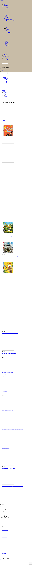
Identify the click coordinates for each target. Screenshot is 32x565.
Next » (2, 502)
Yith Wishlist (5, 92)
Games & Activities (7, 32)
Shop (2, 3)
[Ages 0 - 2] (6, 510)
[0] (6, 508)
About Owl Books (4, 53)
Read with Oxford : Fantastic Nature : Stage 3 (9, 197)
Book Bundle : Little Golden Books (10, 20)
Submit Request (11, 563)
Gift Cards (4, 21)
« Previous (3, 491)
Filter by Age (2, 511)
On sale (2, 522)
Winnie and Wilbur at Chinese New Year (8, 410)
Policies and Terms (5, 530)
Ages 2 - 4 (3, 277)
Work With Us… (5, 58)
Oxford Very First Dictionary (6, 118)
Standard (6, 22)
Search (1, 504)
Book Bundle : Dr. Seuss (8, 19)
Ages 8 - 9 (3, 431)
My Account (3, 48)
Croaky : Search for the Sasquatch (7, 372)
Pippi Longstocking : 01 (5, 448)
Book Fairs (6, 60)
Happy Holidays (7, 27)
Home (2, 2)
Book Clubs (6, 59)
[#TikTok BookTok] (16, 513)
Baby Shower (7, 29)
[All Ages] (6, 509)
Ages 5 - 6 (3, 120)
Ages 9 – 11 (6, 14)
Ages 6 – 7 (6, 10)
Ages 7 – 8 (6, 12)
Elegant (6, 23)
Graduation (6, 35)
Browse (4, 4)
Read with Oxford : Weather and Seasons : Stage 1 (10, 333)
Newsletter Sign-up (5, 553)
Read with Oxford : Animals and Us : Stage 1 (9, 275)
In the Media (5, 54)
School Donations (6, 56)
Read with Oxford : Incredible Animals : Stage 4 (9, 178)
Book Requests (5, 5)
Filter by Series (2, 519)
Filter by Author (2, 516)
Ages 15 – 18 (7, 16)
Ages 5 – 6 (6, 9)
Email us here (4, 546)
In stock (2, 523)
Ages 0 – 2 (6, 7)
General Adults (7, 17)
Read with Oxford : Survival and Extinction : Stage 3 (10, 256)
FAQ (3, 57)
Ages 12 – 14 (7, 15)
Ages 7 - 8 (3, 412)
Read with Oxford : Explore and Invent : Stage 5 (9, 294)
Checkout (4, 52)
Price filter (1, 524)
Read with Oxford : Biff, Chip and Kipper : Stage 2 (10, 158)
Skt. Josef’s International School (8, 100)
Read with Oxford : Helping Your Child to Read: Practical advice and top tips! (14, 139)
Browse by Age (5, 78)
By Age (4, 6)
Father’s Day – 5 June (8, 34)
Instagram (3, 542)
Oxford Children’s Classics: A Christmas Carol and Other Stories (12, 429)
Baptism (6, 30)
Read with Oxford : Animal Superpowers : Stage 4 (10, 236)
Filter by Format (2, 518)
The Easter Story (4, 391)
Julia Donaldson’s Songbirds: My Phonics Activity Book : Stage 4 (12, 486)
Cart (3, 51)
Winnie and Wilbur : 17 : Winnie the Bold (8, 468)
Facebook (3, 540)
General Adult (7, 47)
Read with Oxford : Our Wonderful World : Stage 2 (10, 313)
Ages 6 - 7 (3, 296)
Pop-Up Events (7, 61)
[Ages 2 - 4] (6, 511)
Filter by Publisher (3, 517)
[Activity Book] (16, 515)
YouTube (3, 543)
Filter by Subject (2, 515)
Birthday (6, 25)
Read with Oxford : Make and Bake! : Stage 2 (9, 353)
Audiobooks (5, 55)
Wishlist (4, 50)
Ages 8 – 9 (6, 13)
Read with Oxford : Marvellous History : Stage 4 (9, 216)
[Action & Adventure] (16, 514)
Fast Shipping (3, 521)
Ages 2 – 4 (6, 8)
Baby (5, 26)
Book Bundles (5, 18)
